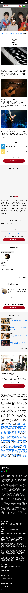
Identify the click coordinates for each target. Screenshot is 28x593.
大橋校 (4, 456)
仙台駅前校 (10, 424)
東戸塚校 (21, 437)
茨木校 (13, 450)
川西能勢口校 (17, 451)
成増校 (23, 428)
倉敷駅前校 (21, 558)
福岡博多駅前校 (4, 560)
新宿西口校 (24, 424)
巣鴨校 (4, 427)
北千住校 (10, 426)
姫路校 (22, 451)
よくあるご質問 (12, 524)
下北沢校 (7, 541)
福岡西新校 (19, 455)
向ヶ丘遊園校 (7, 437)
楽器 (14, 529)
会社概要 (3, 589)
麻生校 (19, 423)
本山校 (24, 445)
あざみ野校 (19, 436)
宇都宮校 (15, 441)
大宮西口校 (20, 440)
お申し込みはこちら (14, 386)
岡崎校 (6, 446)
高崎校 (4, 442)
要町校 (9, 429)
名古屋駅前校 (14, 446)
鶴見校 (4, 436)
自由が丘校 (5, 432)
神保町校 (12, 433)
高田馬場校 (3, 544)
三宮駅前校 (12, 451)
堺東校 (16, 450)
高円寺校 (6, 426)
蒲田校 (12, 428)
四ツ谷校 (20, 431)
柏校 (21, 438)
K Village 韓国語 (4, 566)
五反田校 (5, 431)
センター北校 (21, 435)
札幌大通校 (23, 423)
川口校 (2, 441)
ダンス (11, 529)
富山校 (18, 442)
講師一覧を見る (22, 277)
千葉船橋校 (8, 438)
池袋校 (6, 429)
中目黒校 (15, 432)
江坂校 (23, 450)
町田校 (11, 427)
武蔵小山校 (10, 431)
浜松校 (21, 444)
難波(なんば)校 (8, 556)
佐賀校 (11, 456)
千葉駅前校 (18, 438)
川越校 (8, 441)
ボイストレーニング (4, 529)
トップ (2, 518)
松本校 (9, 444)
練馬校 (16, 429)
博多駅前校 (13, 455)
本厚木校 (16, 435)
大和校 (17, 549)
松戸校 (4, 440)
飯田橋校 (21, 537)
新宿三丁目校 (18, 424)
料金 (9, 523)
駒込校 (7, 427)
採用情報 (3, 581)
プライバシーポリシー (5, 586)
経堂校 (12, 541)
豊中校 (20, 450)
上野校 (10, 538)
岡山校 (6, 454)
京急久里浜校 (8, 436)
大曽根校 (17, 445)
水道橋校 (16, 433)
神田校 (5, 428)
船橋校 (19, 536)
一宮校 (23, 446)
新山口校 (22, 454)
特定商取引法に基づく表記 (6, 583)
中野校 (2, 426)
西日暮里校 (15, 427)
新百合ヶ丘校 (16, 437)
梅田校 (19, 449)
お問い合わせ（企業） (5, 573)
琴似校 (2, 424)
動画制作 (17, 529)
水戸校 (23, 441)
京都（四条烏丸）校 (10, 449)
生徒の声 (2, 524)
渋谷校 (7, 540)
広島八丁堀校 (14, 454)
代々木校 (9, 428)
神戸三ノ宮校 (6, 451)
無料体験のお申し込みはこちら (14, 161)
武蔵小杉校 (14, 436)
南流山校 (8, 440)
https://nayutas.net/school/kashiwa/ (15, 233)
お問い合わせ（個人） (5, 570)
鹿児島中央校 (8, 458)
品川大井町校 (20, 426)
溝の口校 (24, 436)
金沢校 (24, 442)
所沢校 (24, 440)
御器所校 (19, 446)
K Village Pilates (18, 566)
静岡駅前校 (17, 444)
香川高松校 (5, 455)
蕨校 (5, 441)
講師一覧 (12, 523)
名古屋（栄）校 (8, 445)
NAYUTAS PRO (18, 524)
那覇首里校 (17, 458)
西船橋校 (12, 440)
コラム (7, 524)
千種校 (13, 445)
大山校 (12, 429)
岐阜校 (8, 447)
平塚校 (2, 437)
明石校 (8, 452)
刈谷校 (9, 446)
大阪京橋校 (9, 450)
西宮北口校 (14, 557)
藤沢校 (9, 435)
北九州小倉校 (18, 559)
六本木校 (8, 433)
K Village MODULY (4, 567)
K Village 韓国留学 (11, 566)
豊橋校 (2, 446)
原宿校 (16, 428)
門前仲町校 (15, 426)
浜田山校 (23, 429)
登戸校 (12, 437)
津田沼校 (13, 438)
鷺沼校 (8, 547)
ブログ (21, 523)
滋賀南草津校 (3, 554)
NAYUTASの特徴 (4, 523)
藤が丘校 (10, 553)
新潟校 (11, 442)
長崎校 (18, 456)
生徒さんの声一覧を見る (21, 302)
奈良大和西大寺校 (17, 452)
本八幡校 (15, 536)
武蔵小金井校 (10, 432)
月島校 (4, 433)
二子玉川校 (15, 431)
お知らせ (17, 523)
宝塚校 (5, 452)
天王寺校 (23, 449)
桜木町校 (5, 435)
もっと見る (23, 348)
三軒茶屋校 (20, 432)
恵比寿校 (20, 428)
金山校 (21, 445)
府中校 (19, 427)
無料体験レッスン (5, 575)
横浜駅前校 (12, 547)
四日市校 (15, 447)
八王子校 (23, 427)
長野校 (6, 444)
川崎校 (12, 435)
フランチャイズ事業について (7, 578)
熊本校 (24, 456)
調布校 (19, 429)
